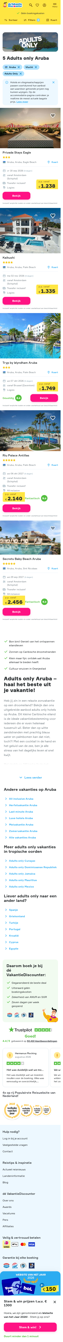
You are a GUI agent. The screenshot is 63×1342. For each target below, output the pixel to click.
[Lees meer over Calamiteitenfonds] (23, 1266)
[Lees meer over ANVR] (9, 1015)
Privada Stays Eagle (17, 152)
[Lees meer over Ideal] (24, 1015)
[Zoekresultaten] (31, 5)
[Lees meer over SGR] (17, 1015)
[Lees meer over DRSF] (31, 1015)
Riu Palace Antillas (16, 455)
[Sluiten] (55, 1302)
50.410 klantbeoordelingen (42, 1041)
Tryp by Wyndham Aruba (20, 362)
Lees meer (22, 101)
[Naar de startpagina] (13, 5)
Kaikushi (9, 257)
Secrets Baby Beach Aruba (22, 559)
